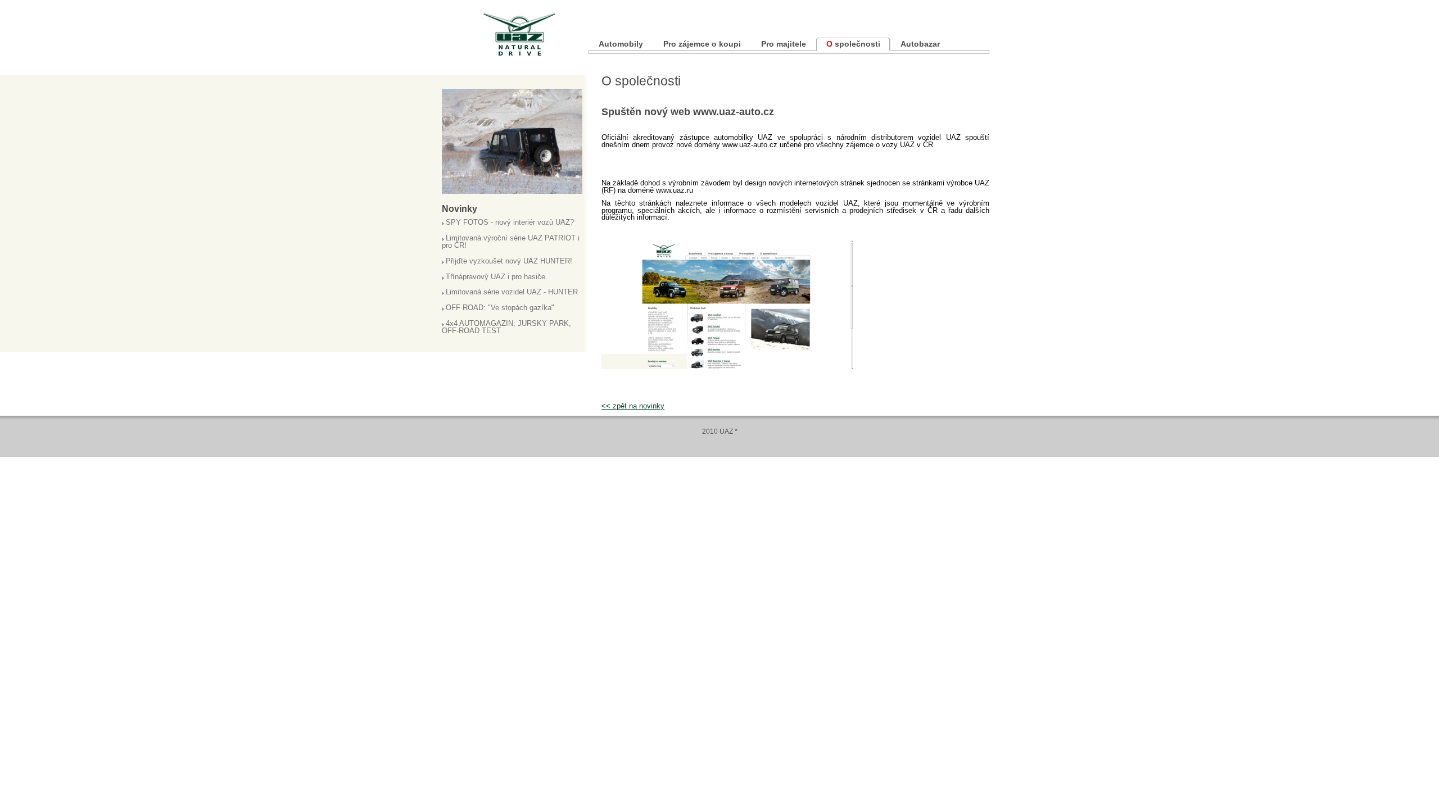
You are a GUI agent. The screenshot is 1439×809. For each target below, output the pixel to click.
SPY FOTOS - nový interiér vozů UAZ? (510, 222)
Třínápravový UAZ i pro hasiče (495, 277)
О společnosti (853, 43)
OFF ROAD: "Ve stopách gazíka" (500, 308)
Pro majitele (783, 43)
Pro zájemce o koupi (702, 43)
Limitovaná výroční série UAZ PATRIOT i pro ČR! (511, 242)
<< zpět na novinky (632, 406)
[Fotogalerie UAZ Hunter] (512, 191)
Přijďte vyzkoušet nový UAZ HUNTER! (509, 261)
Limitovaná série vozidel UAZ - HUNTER (512, 292)
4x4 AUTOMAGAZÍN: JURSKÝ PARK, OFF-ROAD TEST (506, 327)
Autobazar (920, 43)
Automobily (621, 43)
